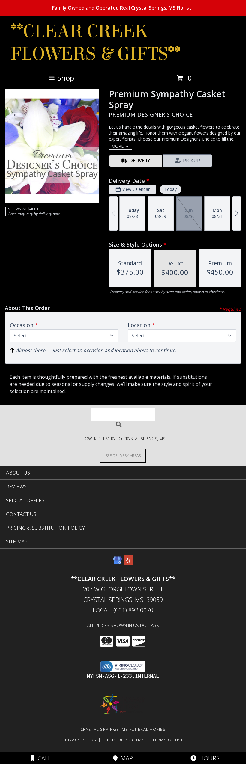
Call (43, 758)
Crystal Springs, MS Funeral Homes (123, 729)
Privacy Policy (79, 739)
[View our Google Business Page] (117, 563)
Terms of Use (168, 739)
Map (125, 758)
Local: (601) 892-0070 (123, 610)
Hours (208, 758)
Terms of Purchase (124, 739)
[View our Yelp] (128, 563)
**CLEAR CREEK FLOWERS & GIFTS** (95, 42)
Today (170, 189)
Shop (65, 78)
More (117, 146)
